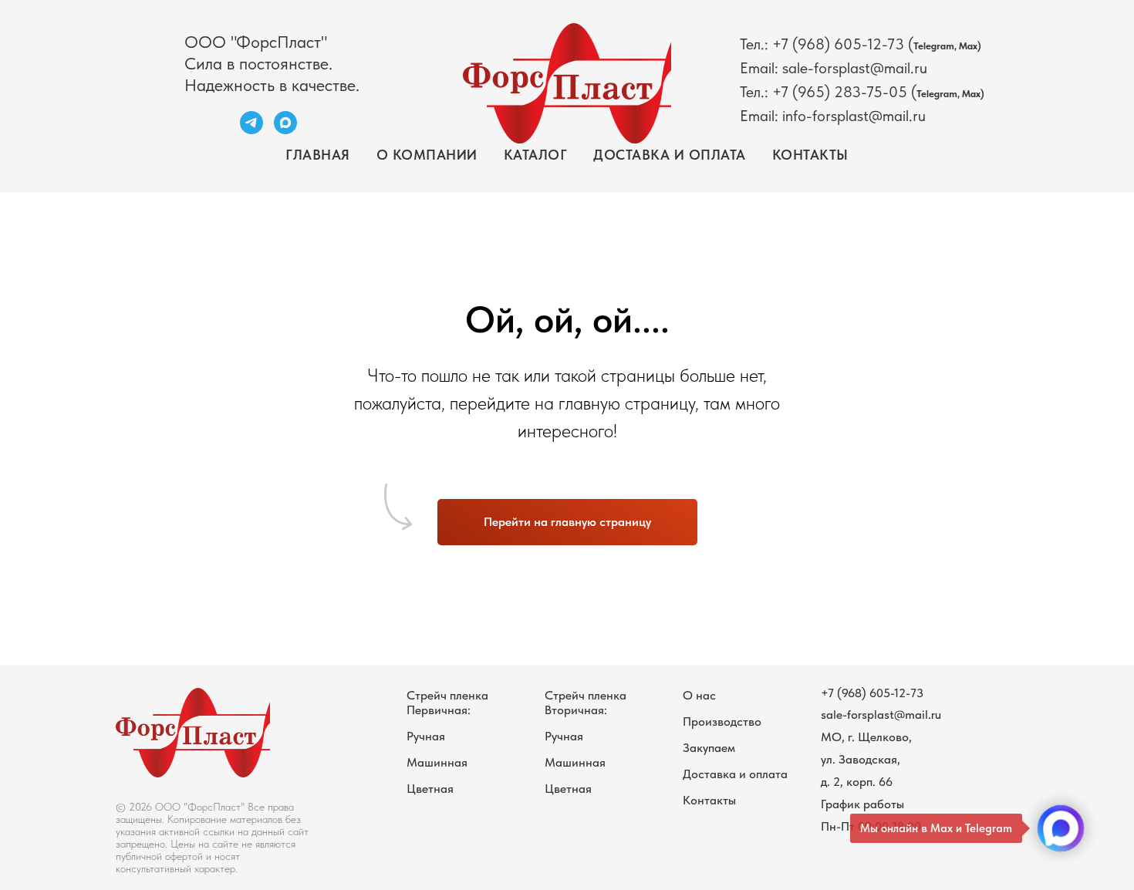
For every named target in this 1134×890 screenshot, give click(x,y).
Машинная (437, 762)
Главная (317, 155)
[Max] (285, 130)
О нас (699, 695)
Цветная (430, 788)
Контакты (810, 155)
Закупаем (709, 747)
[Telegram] (251, 130)
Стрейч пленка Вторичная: (585, 702)
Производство (722, 721)
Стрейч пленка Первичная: (447, 702)
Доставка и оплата (669, 155)
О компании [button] (427, 155)
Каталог (536, 155)
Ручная (426, 736)
